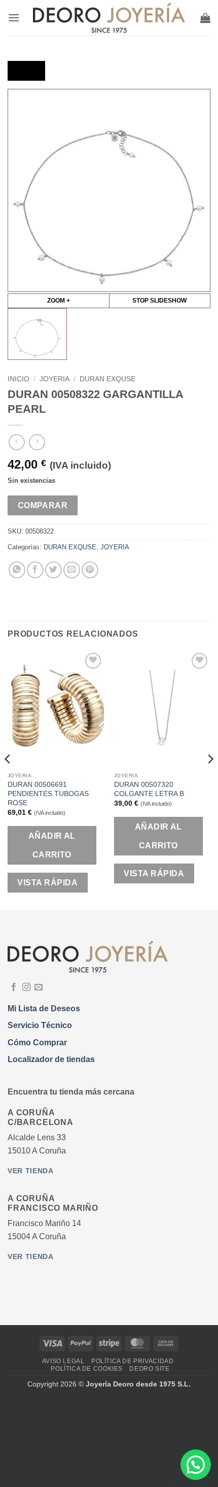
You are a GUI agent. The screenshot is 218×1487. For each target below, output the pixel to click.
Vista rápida (47, 882)
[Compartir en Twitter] (53, 569)
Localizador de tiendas (51, 1059)
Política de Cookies (87, 1368)
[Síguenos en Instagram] (26, 987)
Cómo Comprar (37, 1042)
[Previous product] (37, 442)
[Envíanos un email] (38, 987)
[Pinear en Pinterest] (90, 569)
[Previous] (8, 779)
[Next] (210, 779)
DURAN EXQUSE (107, 379)
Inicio (18, 379)
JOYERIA (54, 379)
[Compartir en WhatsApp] (17, 569)
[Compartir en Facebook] (35, 569)
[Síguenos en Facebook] (14, 987)
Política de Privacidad (132, 1361)
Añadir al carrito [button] (52, 845)
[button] (14, 17)
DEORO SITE (149, 1368)
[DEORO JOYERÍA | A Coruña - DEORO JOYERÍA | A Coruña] (109, 18)
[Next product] (16, 442)
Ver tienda (31, 1171)
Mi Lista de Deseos (44, 1008)
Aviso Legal (63, 1361)
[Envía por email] (71, 569)
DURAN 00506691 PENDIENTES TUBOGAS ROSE (48, 793)
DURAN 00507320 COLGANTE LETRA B (149, 789)
